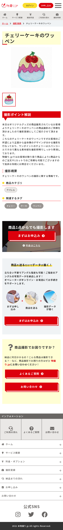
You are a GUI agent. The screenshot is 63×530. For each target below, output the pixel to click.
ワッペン (37, 205)
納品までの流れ (14, 478)
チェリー (11, 205)
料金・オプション (15, 461)
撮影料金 (30, 17)
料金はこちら (33, 245)
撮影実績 (57, 17)
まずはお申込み (29, 235)
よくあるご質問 (29, 374)
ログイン (30, 5)
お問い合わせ (29, 387)
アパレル (11, 189)
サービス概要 (17, 17)
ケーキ (24, 205)
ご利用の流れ (44, 17)
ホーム (5, 17)
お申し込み (46, 5)
